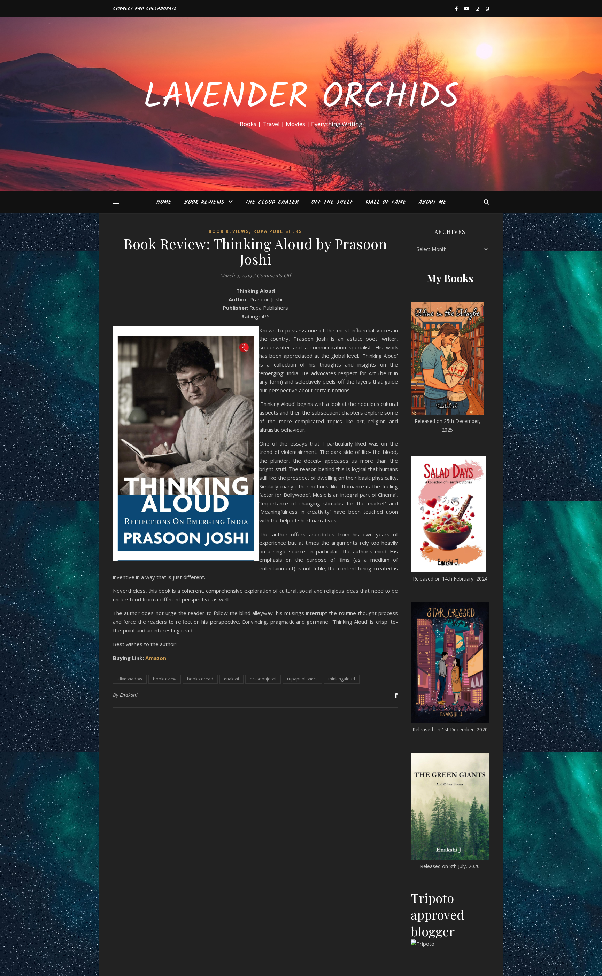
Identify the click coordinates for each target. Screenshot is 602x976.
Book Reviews (204, 202)
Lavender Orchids (301, 98)
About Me (432, 202)
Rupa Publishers (277, 231)
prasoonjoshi (263, 679)
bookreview (164, 679)
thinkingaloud (341, 679)
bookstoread (200, 679)
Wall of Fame (385, 202)
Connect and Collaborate (145, 8)
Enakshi (129, 695)
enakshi (231, 679)
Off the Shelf (332, 202)
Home (163, 202)
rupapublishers (302, 679)
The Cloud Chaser (272, 202)
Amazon (155, 657)
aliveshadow (129, 679)
